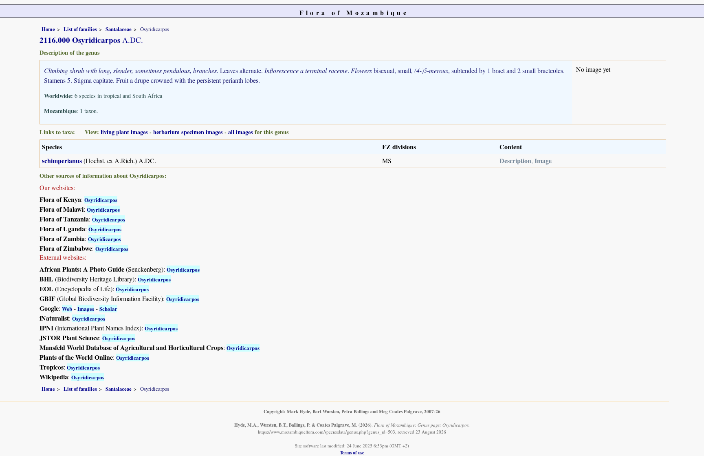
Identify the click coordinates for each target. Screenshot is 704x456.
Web (67, 308)
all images (240, 132)
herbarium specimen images (188, 132)
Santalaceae (119, 29)
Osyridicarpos (100, 200)
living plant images (124, 132)
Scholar (108, 308)
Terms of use (352, 452)
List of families (80, 29)
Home (48, 29)
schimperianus (62, 160)
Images (85, 308)
